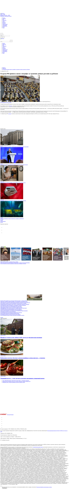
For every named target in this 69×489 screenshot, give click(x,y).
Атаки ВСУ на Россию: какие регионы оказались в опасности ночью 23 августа (15, 302)
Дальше (1, 317)
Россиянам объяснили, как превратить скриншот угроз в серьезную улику (13, 200)
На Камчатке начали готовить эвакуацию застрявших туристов (12, 315)
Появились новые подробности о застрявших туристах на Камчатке (13, 305)
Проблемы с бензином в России (5, 16)
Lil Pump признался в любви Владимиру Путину (9, 313)
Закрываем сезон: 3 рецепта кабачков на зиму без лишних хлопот (13, 382)
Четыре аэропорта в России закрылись (8, 311)
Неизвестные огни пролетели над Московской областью (11, 312)
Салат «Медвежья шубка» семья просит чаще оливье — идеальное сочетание (15, 380)
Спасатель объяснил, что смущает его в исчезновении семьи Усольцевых (14, 310)
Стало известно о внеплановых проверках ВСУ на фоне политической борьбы (15, 262)
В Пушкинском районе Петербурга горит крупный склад (11, 309)
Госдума (1, 219)
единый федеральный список (38, 447)
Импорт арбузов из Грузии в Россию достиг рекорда (10, 314)
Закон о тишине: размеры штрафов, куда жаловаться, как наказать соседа (13, 182)
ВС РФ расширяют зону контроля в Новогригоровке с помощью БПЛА (13, 300)
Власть (1, 145)
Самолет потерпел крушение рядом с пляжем (9, 261)
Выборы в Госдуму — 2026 (5, 15)
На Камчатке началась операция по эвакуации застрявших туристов (13, 263)
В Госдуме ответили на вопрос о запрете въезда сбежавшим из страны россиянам (14, 146)
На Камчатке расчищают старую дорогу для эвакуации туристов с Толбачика (14, 304)
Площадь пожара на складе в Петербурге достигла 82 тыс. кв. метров (13, 303)
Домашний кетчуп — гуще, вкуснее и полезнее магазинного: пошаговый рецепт (22, 378)
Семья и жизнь (3, 335)
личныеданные (3, 221)
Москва (10, 105)
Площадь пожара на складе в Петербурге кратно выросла (11, 307)
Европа (1, 217)
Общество (2, 181)
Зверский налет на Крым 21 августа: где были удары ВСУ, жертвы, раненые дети (16, 381)
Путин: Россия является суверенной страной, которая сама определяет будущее (14, 164)
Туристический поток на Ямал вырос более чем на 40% (11, 306)
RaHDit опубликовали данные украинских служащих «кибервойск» (12, 218)
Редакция (8, 414)
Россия (1, 222)
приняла (9, 113)
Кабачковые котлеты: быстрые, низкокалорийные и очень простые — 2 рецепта (22, 358)
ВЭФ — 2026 (2, 14)
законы (1, 220)
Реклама (12, 414)
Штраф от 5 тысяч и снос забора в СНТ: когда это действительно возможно (21, 337)
